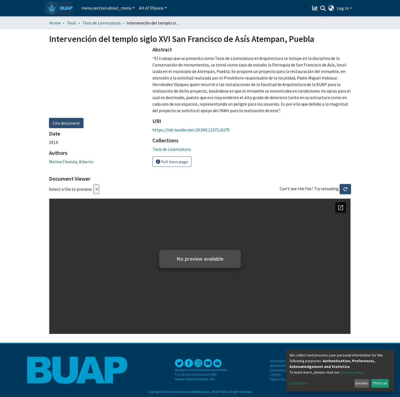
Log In (343, 8)
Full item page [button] (174, 161)
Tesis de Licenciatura (101, 23)
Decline (362, 383)
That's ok (380, 383)
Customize (298, 383)
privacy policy (351, 372)
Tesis (71, 23)
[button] (331, 8)
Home (55, 23)
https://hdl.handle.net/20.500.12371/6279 (190, 130)
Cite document (66, 123)
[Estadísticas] (315, 8)
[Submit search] (323, 8)
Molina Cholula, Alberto (71, 161)
